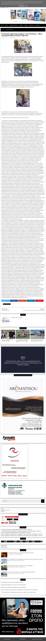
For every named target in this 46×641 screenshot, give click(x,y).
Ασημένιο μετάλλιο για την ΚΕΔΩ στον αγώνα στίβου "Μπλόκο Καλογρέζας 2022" (22, 340)
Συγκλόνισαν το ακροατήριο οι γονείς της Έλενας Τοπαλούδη (8, 340)
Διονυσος (21, 25)
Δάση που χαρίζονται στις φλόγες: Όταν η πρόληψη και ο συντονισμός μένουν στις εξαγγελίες (19, 534)
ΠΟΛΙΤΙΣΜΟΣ (31, 25)
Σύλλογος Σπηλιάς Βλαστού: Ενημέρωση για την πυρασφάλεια (13, 532)
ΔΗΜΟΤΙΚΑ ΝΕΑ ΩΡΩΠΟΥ (14, 25)
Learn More (21, 6)
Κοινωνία (18, 541)
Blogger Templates (29, 639)
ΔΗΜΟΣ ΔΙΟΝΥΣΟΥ (37, 541)
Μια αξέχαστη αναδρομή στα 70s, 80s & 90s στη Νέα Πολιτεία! (13, 584)
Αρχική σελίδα (4, 545)
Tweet (6, 300)
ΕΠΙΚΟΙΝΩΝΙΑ (37, 25)
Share (14, 300)
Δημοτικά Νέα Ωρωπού (7, 304)
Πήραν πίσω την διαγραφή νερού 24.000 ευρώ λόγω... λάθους (35, 310)
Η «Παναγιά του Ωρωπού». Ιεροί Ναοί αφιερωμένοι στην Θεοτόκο (14, 529)
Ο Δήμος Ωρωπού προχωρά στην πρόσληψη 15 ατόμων (12, 582)
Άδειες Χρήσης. (4, 547)
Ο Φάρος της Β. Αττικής (16, 317)
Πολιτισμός (24, 541)
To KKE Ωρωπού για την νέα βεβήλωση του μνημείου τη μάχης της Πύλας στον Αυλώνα (18, 531)
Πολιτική (30, 541)
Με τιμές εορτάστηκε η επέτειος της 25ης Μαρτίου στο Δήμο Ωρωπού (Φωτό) (37, 340)
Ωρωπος (6, 25)
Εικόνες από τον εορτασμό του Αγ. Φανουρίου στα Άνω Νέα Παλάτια (21, 572)
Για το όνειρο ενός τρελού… (5, 310)
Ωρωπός (2, 511)
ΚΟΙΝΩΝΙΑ (26, 25)
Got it (26, 6)
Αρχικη (2, 25)
